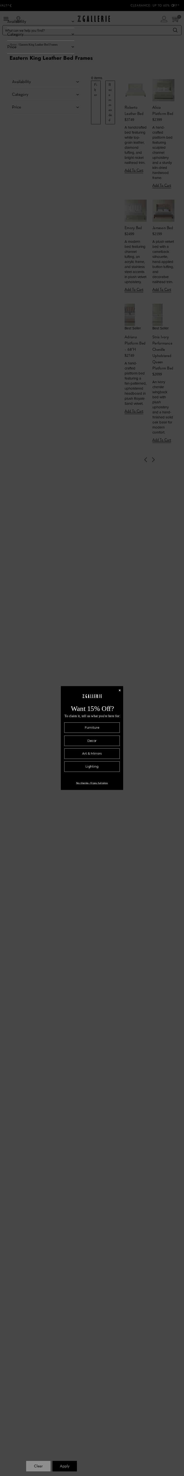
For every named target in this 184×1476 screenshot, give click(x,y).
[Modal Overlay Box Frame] (92, 738)
